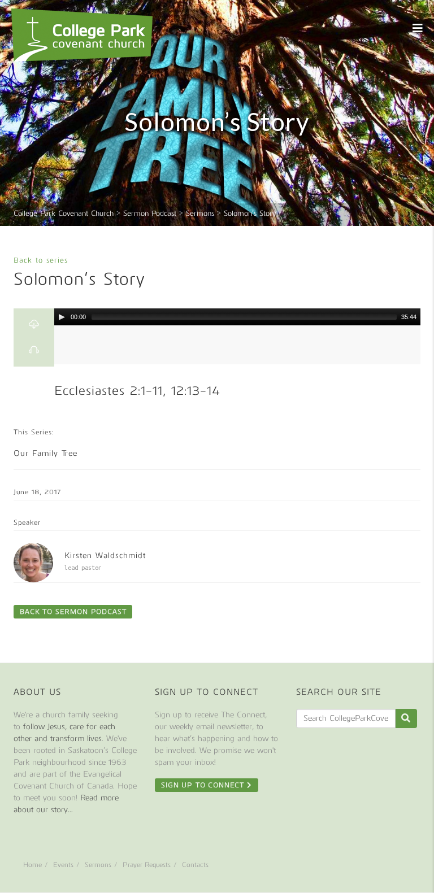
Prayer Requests (147, 865)
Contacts (195, 865)
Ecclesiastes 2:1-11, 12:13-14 (137, 390)
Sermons (98, 865)
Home (32, 865)
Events (63, 865)
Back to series (41, 260)
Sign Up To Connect (204, 785)
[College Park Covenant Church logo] (82, 35)
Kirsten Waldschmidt (105, 555)
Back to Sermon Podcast (73, 612)
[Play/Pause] (61, 316)
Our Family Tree (45, 453)
